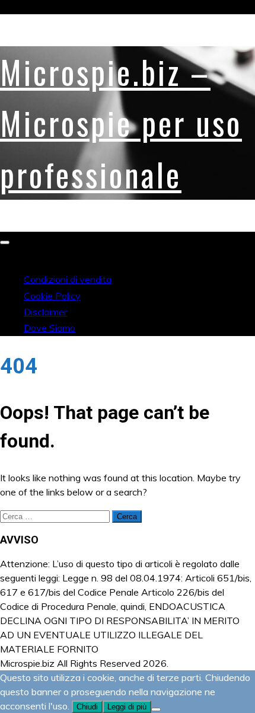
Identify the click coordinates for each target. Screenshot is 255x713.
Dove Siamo (49, 328)
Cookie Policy (52, 296)
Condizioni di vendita (67, 279)
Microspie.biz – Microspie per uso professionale (121, 123)
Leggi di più (126, 706)
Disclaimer (45, 312)
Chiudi (87, 706)
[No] (156, 709)
